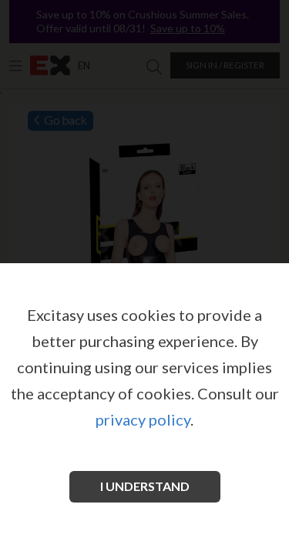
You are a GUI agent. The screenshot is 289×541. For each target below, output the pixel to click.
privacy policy (143, 419)
